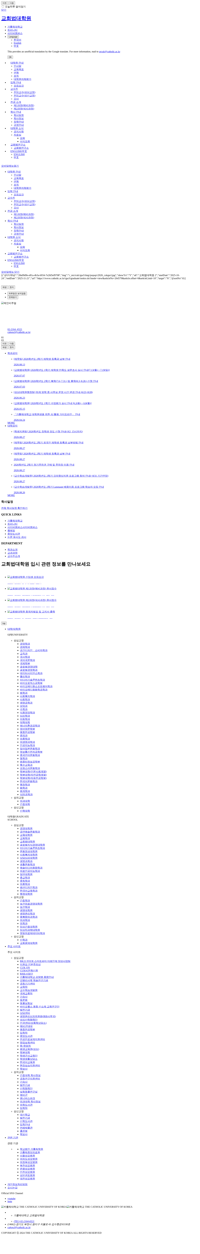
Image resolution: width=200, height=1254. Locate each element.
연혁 (16, 72)
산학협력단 (26, 1088)
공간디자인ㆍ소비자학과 (34, 650)
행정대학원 (26, 894)
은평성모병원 (27, 1168)
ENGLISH (19, 154)
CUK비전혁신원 (29, 970)
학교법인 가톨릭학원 (31, 1149)
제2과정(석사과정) (24, 108)
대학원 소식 (17, 128)
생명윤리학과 (27, 913)
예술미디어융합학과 (31, 867)
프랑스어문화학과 (30, 768)
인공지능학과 (27, 745)
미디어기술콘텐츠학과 (32, 679)
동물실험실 (26, 1003)
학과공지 (13, 353)
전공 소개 (15, 102)
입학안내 (25, 1124)
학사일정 (19, 115)
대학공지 (13, 425)
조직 (16, 76)
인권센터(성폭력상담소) (33, 1023)
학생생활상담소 (29, 1059)
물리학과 (25, 676)
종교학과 (25, 877)
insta (10, 1201)
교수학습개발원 (29, 990)
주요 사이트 (14, 946)
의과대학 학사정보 (30, 1101)
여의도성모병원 (29, 1159)
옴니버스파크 (27, 1098)
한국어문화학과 (29, 781)
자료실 (17, 135)
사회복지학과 (27, 696)
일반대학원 (26, 874)
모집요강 (19, 85)
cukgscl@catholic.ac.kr (19, 332)
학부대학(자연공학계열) (33, 774)
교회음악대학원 (29, 943)
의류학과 (25, 738)
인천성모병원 (27, 1172)
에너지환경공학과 (30, 725)
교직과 (24, 653)
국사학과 (25, 657)
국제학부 (25, 663)
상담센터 (25, 1013)
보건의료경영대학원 (31, 903)
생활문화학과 (27, 864)
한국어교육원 (27, 1062)
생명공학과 (26, 702)
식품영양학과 (27, 712)
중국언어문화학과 (30, 755)
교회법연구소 (17, 144)
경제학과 (25, 647)
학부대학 (25, 1052)
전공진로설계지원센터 (32, 1039)
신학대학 (25, 810)
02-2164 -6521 (15, 329)
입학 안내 (15, 82)
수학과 (24, 709)
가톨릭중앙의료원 (30, 1152)
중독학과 (25, 881)
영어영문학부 (27, 729)
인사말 (17, 66)
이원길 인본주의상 (30, 964)
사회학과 (25, 699)
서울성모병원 (27, 1155)
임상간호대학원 (29, 926)
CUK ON (25, 967)
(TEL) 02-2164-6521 (24, 1221)
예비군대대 (26, 1026)
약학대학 (25, 722)
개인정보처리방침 (18, 1184)
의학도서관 (26, 1104)
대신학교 (25, 1114)
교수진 (14, 89)
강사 (16, 98)
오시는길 (13, 1187)
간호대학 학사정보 (30, 1075)
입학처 (24, 1032)
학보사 (24, 1068)
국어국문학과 (27, 660)
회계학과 (25, 791)
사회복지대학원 (29, 854)
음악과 (24, 735)
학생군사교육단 (29, 1055)
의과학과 (25, 920)
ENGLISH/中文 (18, 151)
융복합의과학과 (29, 917)
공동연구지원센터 (30, 1078)
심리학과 (25, 715)
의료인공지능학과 (30, 871)
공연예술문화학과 (30, 831)
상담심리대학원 (29, 858)
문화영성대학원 (29, 851)
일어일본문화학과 (30, 748)
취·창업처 (25, 1046)
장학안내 (19, 121)
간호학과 (25, 900)
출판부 (24, 1131)
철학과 (24, 758)
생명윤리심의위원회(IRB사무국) (38, 1016)
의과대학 (25, 801)
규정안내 (19, 125)
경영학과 (25, 643)
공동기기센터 (27, 983)
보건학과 (25, 907)
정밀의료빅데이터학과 (32, 933)
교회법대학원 (27, 841)
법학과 (24, 693)
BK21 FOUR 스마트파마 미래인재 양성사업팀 (45, 961)
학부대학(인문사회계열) (33, 771)
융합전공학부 (27, 732)
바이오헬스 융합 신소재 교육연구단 (39, 1006)
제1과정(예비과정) (24, 105)
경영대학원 (26, 828)
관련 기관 (13, 1137)
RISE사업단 (26, 973)
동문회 (24, 1000)
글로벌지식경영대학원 (32, 844)
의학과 (24, 923)
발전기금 (25, 1010)
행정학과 (25, 784)
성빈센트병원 (27, 1175)
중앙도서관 (26, 1036)
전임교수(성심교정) (24, 92)
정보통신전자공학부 (31, 752)
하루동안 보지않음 (17, 293)
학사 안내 (15, 112)
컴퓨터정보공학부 (30, 761)
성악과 (24, 706)
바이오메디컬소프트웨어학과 (36, 686)
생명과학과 (26, 861)
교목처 (24, 987)
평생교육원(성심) (29, 1049)
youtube (11, 1198)
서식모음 (25, 141)
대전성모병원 (27, 1178)
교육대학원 (26, 835)
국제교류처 (26, 993)
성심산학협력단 (29, 1019)
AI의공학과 (26, 794)
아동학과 (25, 719)
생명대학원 (26, 910)
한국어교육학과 (29, 890)
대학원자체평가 (22, 79)
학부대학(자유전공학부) (33, 778)
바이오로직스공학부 (31, 683)
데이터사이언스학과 (31, 673)
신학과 (24, 939)
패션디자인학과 (29, 887)
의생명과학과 (27, 742)
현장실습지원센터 (30, 1065)
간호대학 (25, 804)
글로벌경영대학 (29, 666)
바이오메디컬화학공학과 (34, 689)
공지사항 (19, 131)
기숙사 (24, 996)
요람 (22, 138)
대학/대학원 (14, 629)
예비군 (24, 1095)
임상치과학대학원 (30, 930)
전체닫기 (13, 297)
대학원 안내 (17, 62)
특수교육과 (26, 765)
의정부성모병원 (29, 1162)
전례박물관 (26, 1127)
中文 (16, 157)
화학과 (24, 788)
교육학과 (25, 838)
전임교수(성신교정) (24, 95)
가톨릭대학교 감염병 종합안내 (37, 977)
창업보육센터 (27, 1042)
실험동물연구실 (29, 1091)
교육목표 (19, 69)
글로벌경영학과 (29, 670)
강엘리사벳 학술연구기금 (34, 980)
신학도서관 (26, 1121)
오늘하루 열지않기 (15, 6)
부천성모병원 (27, 1165)
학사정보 (19, 118)
